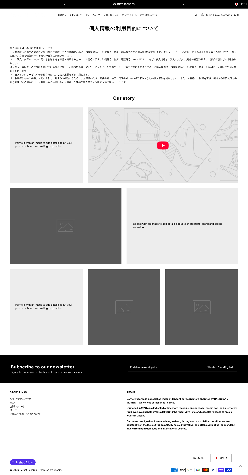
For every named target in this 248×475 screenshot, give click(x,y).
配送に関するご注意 (20, 398)
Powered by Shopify (50, 469)
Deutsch (198, 457)
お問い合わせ (17, 406)
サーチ (13, 410)
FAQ (12, 402)
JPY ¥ (243, 4)
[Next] (183, 4)
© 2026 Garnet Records (23, 469)
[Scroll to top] (241, 466)
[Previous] (64, 4)
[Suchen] (196, 15)
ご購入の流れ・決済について (25, 413)
